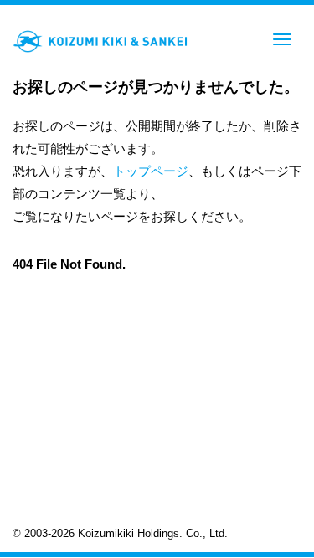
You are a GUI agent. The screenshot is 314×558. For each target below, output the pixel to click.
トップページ (150, 171)
